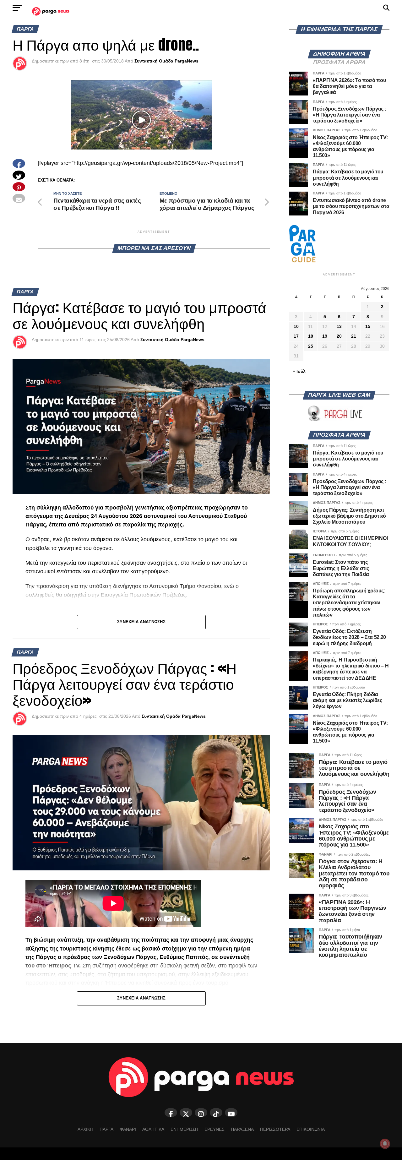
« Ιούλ (299, 371)
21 (353, 336)
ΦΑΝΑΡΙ (128, 1129)
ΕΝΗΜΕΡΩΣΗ (184, 1129)
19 (324, 336)
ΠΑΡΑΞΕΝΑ (242, 1129)
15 (367, 326)
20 (339, 336)
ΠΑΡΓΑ (106, 1129)
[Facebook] (171, 1112)
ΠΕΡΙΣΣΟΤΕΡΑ (275, 1129)
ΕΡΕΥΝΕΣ (214, 1129)
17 (296, 336)
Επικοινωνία (310, 1129)
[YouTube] (231, 1112)
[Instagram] (201, 1112)
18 (310, 336)
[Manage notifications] (385, 1144)
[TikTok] (216, 1112)
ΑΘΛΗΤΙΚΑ (153, 1129)
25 (310, 346)
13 (339, 326)
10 (296, 326)
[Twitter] (186, 1112)
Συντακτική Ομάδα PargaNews (166, 60)
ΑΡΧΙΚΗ (85, 1129)
